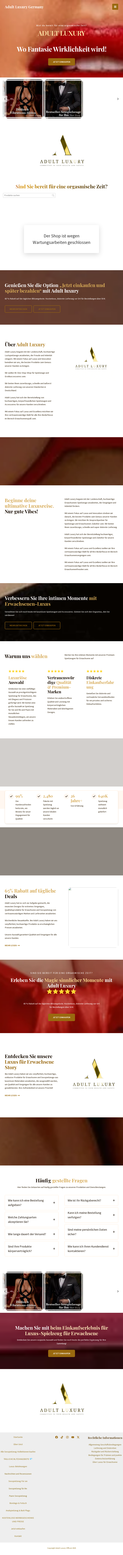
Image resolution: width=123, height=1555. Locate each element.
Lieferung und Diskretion (105, 1448)
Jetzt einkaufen (18, 1528)
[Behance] (78, 1437)
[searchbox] (29, 195)
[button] (18, 309)
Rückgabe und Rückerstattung (105, 1451)
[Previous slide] (5, 99)
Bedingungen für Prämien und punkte (105, 1455)
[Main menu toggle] (115, 7)
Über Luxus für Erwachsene (105, 1462)
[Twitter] (62, 1437)
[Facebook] (56, 1437)
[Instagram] (67, 1437)
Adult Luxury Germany (24, 6)
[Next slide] (118, 99)
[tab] (31, 1202)
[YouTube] (72, 1437)
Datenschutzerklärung (105, 1458)
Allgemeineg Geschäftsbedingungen (105, 1444)
